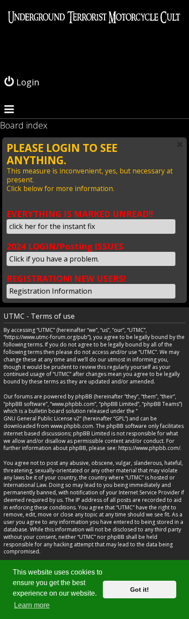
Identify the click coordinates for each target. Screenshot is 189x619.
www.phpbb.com (72, 426)
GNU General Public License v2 (42, 418)
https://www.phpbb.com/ (149, 448)
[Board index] (94, 41)
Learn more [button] (32, 605)
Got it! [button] (139, 589)
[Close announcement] (179, 144)
